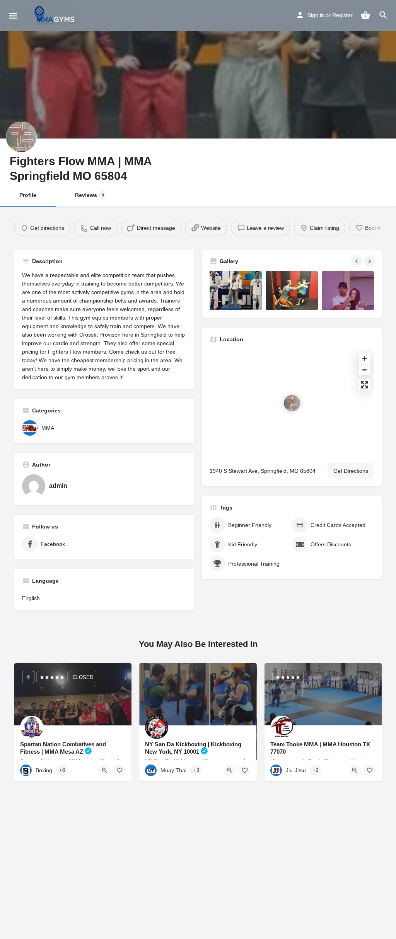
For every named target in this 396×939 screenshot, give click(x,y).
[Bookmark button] (119, 770)
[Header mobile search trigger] (383, 15)
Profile (27, 195)
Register (342, 15)
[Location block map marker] (292, 403)
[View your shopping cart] (365, 15)
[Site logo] (55, 15)
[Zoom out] (364, 369)
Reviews (89, 195)
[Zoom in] (364, 358)
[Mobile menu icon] (13, 15)
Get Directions (350, 471)
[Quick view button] (104, 770)
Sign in (315, 15)
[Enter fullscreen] (364, 384)
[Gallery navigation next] (370, 261)
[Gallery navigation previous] (357, 261)
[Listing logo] (21, 136)
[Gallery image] (236, 290)
